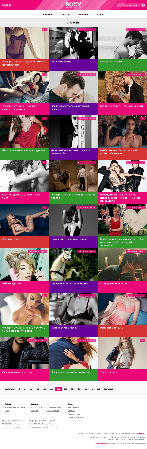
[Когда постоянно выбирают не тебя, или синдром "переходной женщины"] (122, 220)
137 (98, 389)
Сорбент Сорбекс (100, 443)
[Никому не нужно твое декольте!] (73, 220)
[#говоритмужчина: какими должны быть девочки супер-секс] (24, 309)
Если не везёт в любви (64, 327)
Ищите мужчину (61, 61)
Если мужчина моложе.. (114, 283)
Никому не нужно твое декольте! (70, 239)
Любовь (48, 14)
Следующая (108, 389)
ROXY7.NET (13, 421)
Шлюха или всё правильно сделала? (24, 150)
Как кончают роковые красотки (70, 372)
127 (31, 389)
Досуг (100, 14)
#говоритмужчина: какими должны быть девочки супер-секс (23, 329)
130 (51, 389)
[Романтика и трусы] (122, 309)
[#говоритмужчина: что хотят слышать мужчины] (24, 87)
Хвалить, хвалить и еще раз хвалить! (122, 105)
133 (72, 389)
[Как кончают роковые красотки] (73, 353)
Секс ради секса (11, 239)
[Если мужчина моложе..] (122, 264)
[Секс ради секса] (24, 220)
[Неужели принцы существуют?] (73, 264)
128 (38, 389)
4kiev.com (11, 427)
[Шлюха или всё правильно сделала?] (24, 131)
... (24, 389)
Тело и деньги (108, 372)
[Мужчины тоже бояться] (122, 43)
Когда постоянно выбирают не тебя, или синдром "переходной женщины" (121, 242)
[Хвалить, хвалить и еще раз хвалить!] (122, 87)
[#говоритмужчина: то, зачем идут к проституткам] (24, 43)
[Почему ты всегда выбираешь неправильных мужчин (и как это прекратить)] (122, 176)
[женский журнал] (73, 5)
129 (45, 389)
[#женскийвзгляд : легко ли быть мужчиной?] (73, 131)
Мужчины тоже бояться (114, 61)
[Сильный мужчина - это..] (24, 353)
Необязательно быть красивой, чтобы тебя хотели (118, 152)
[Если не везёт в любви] (73, 309)
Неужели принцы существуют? (69, 283)
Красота (83, 14)
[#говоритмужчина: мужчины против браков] (73, 176)
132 (65, 389)
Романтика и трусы (111, 327)
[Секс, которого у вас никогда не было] (24, 176)
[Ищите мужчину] (73, 43)
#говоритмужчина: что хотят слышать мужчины (19, 107)
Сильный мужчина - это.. (17, 372)
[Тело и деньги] (122, 353)
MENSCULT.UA (42, 421)
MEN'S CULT (13, 424)
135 (86, 389)
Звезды (65, 14)
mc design (140, 433)
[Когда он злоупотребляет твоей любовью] (73, 87)
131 (58, 389)
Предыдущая (9, 389)
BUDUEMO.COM (43, 427)
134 (79, 389)
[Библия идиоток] (24, 264)
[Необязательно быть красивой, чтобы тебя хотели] (122, 131)
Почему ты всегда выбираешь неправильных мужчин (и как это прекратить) (120, 197)
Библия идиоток (12, 283)
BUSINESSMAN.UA (42, 424)
